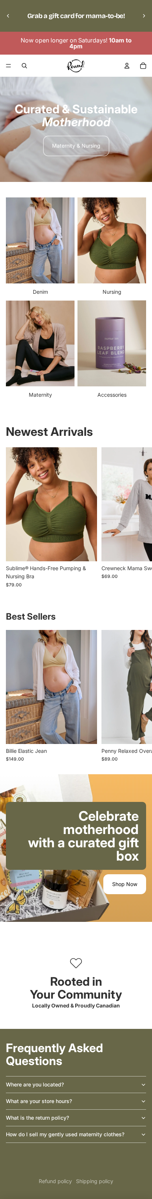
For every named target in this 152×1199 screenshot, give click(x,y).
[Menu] (8, 65)
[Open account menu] (127, 66)
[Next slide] (144, 16)
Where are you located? (35, 1084)
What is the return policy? (37, 1117)
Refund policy (55, 1181)
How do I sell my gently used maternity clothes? (65, 1134)
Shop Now (124, 884)
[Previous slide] (8, 16)
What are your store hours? (39, 1101)
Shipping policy (94, 1181)
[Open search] (24, 66)
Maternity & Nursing (76, 145)
